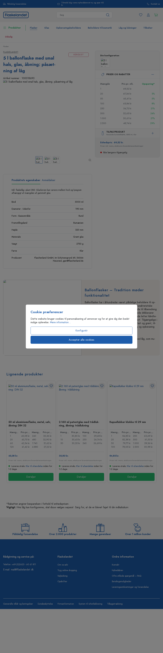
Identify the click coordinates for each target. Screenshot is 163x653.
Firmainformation (66, 603)
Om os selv (62, 564)
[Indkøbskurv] (156, 15)
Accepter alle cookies (81, 340)
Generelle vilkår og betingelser (18, 603)
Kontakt (115, 564)
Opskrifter (62, 581)
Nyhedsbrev (117, 570)
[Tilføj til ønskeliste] (51, 386)
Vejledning (62, 575)
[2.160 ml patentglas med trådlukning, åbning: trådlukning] (81, 400)
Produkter (14, 28)
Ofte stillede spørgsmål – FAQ (126, 575)
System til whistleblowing (90, 603)
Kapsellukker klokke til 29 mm (128, 422)
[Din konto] (148, 15)
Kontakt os (155, 4)
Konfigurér (81, 330)
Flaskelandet (10, 52)
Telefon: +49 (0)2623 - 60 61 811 (19, 564)
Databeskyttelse (45, 603)
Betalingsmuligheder (121, 581)
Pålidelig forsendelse (16, 4)
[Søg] (107, 15)
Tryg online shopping (67, 570)
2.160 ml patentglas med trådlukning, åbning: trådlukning (79, 423)
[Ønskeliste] (141, 15)
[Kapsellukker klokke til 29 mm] (132, 400)
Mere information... (60, 322)
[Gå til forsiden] (16, 15)
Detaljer (31, 477)
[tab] (26, 181)
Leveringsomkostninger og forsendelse (130, 587)
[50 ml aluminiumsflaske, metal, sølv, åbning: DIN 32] (30, 400)
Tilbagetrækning (115, 603)
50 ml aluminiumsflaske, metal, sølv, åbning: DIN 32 (29, 423)
